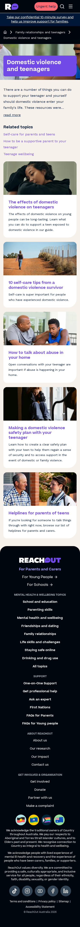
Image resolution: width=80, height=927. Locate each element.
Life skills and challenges (40, 642)
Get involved (40, 782)
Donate (40, 790)
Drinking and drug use (40, 658)
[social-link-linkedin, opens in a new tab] (65, 891)
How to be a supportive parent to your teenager (34, 144)
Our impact (40, 757)
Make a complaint (40, 806)
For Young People (37, 577)
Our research (40, 749)
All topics (40, 666)
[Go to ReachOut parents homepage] (40, 560)
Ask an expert (40, 699)
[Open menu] (70, 6)
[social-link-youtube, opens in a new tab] (40, 891)
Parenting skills (40, 610)
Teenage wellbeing (18, 154)
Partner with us (40, 798)
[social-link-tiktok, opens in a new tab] (14, 891)
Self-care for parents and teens (29, 134)
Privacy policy (47, 901)
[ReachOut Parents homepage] (5, 32)
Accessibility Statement (40, 907)
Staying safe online (40, 650)
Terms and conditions (22, 901)
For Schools (37, 585)
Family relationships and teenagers (40, 32)
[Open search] (62, 6)
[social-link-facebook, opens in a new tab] (53, 891)
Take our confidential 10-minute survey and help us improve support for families (40, 19)
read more (12, 115)
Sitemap (64, 901)
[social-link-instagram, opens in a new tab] (27, 891)
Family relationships (40, 634)
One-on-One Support (40, 683)
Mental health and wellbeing (40, 618)
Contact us (40, 765)
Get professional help (40, 691)
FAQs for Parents (40, 715)
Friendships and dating (40, 626)
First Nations (40, 707)
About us (40, 740)
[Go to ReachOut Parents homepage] (11, 6)
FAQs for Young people (40, 723)
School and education (40, 602)
